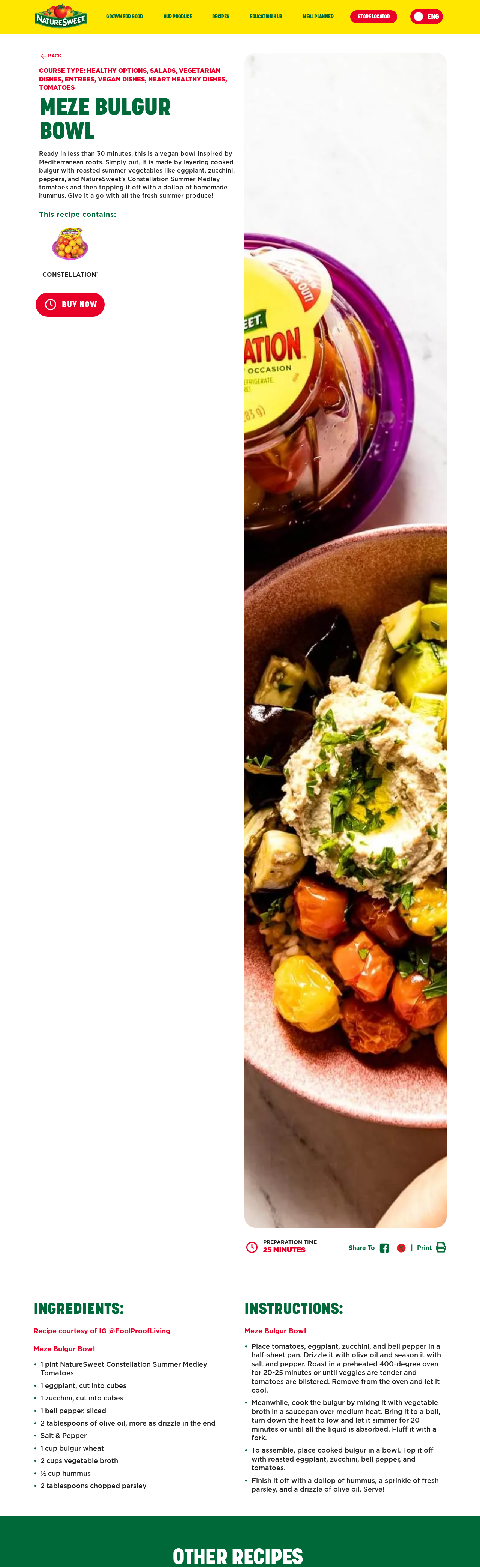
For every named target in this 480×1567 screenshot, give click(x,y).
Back (54, 56)
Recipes (221, 16)
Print (425, 1247)
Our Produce (178, 16)
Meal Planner (318, 16)
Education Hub (266, 16)
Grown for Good (124, 16)
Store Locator (374, 16)
